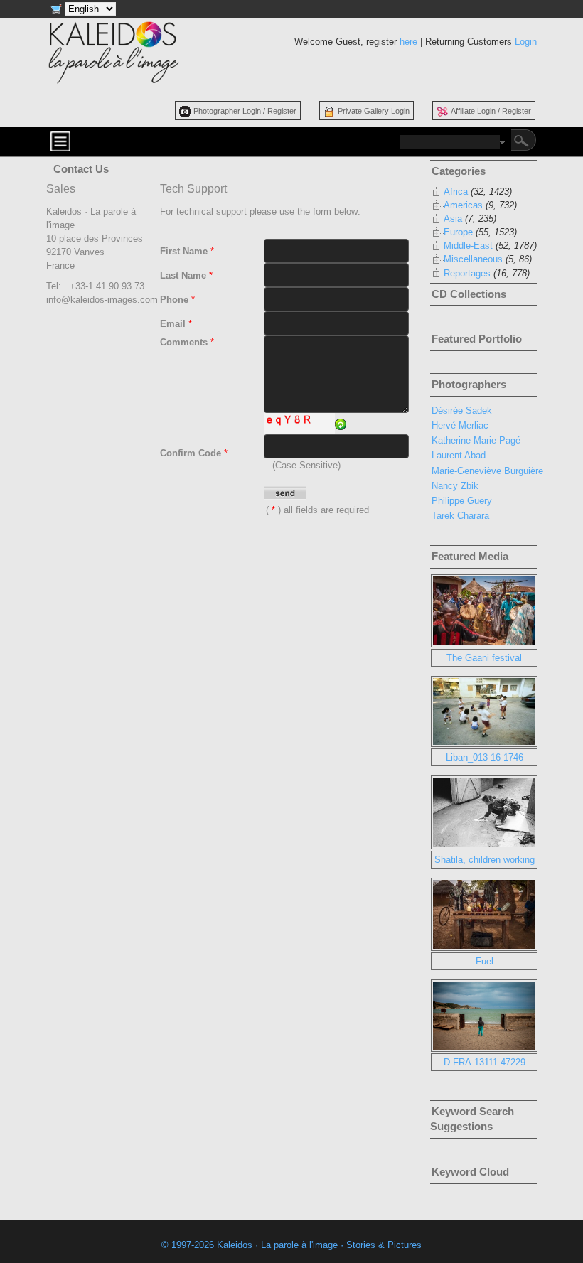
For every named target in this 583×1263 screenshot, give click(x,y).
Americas (463, 205)
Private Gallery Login (374, 111)
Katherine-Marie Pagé (476, 440)
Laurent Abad (459, 455)
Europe (458, 232)
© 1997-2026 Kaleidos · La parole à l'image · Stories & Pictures (291, 1245)
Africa (456, 191)
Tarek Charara (460, 515)
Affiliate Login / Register (491, 111)
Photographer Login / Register (244, 111)
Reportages (467, 273)
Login (526, 41)
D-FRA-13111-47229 (484, 1062)
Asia (453, 218)
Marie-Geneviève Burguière (487, 471)
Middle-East (468, 245)
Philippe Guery (462, 500)
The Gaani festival (484, 657)
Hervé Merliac (460, 425)
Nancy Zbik (455, 485)
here (408, 41)
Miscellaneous (473, 259)
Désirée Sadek (462, 410)
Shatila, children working (484, 859)
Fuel (484, 961)
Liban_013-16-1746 (484, 757)
